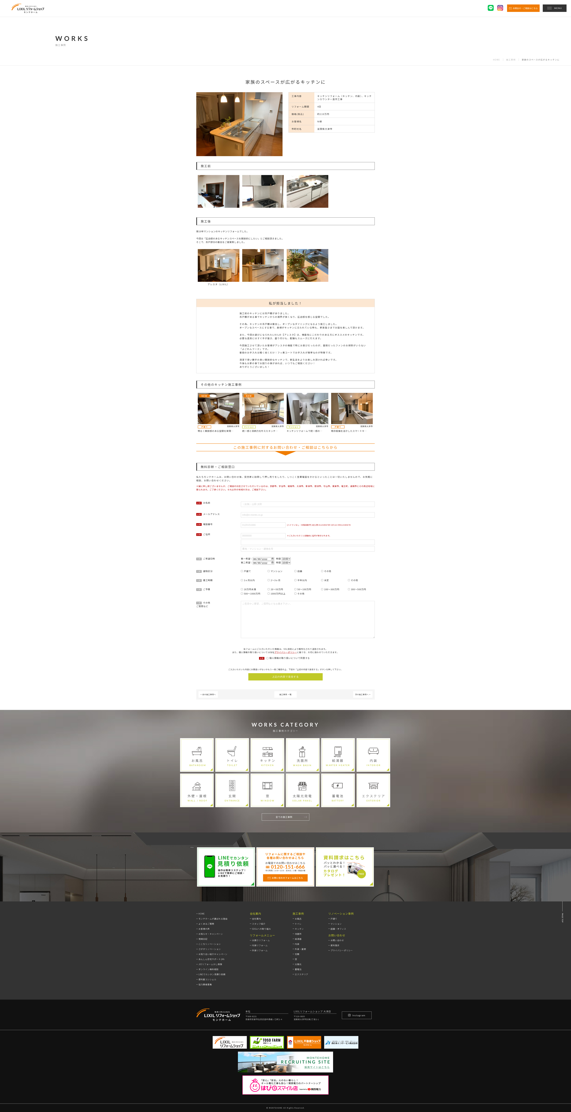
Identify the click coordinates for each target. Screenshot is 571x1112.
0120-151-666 (288, 867)
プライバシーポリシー (285, 652)
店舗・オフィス (338, 928)
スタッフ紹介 (258, 923)
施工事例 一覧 (285, 694)
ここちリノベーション (210, 943)
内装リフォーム (260, 945)
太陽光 (298, 964)
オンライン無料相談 (209, 969)
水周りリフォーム (261, 940)
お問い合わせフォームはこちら (287, 877)
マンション (336, 923)
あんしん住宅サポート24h (212, 959)
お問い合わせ (337, 940)
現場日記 (203, 938)
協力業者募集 (205, 984)
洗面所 (298, 933)
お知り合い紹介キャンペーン (213, 954)
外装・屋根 (300, 949)
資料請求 (335, 945)
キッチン (299, 928)
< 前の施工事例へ (208, 694)
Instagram (358, 1015)
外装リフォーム (260, 950)
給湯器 (298, 938)
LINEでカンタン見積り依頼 (212, 974)
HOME (496, 59)
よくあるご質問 (206, 923)
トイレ (298, 923)
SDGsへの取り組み (261, 928)
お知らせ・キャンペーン (211, 933)
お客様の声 (204, 928)
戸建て (334, 918)
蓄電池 (298, 969)
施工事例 (511, 59)
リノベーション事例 (341, 913)
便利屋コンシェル (207, 979)
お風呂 (298, 918)
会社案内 (256, 918)
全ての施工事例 (284, 816)
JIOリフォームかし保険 (210, 964)
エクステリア (301, 974)
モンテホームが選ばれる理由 (213, 918)
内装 (297, 943)
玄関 (297, 954)
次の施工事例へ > (363, 694)
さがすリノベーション (210, 949)
